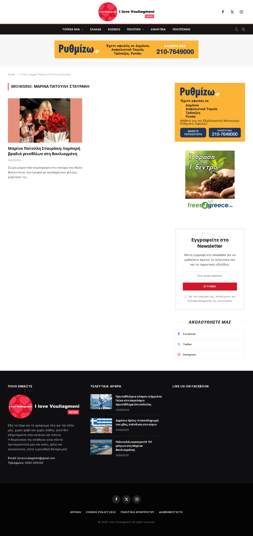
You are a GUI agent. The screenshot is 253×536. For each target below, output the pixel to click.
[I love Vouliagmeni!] (126, 12)
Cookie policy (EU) (101, 512)
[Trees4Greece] (210, 180)
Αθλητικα (158, 29)
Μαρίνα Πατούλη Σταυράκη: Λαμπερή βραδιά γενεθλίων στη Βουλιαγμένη (44, 151)
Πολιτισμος (182, 29)
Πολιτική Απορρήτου (200, 300)
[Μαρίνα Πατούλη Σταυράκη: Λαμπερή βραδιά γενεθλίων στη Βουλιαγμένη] (45, 120)
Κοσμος (114, 29)
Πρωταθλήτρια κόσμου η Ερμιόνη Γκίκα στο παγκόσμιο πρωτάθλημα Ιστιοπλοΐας (139, 400)
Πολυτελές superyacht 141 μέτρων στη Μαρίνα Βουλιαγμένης (134, 446)
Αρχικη (75, 512)
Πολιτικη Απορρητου (137, 512)
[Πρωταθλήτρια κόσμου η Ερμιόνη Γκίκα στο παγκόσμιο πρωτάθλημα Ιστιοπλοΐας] (101, 401)
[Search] (243, 29)
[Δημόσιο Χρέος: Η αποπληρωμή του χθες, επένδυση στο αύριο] (101, 425)
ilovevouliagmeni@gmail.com (36, 458)
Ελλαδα (95, 29)
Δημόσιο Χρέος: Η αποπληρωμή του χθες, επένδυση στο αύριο (137, 422)
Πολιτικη (134, 29)
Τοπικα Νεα (71, 29)
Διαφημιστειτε (171, 512)
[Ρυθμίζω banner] (126, 49)
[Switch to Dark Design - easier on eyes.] (236, 29)
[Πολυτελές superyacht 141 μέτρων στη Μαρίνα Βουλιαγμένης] (101, 447)
